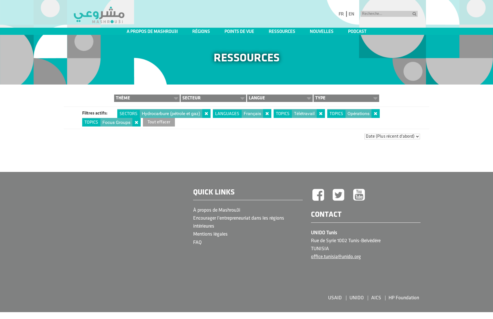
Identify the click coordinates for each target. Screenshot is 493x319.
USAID (335, 298)
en (351, 14)
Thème (123, 98)
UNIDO (356, 298)
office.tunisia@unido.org (336, 256)
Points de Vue (239, 31)
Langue (257, 98)
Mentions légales (210, 234)
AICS (376, 298)
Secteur (191, 98)
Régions (201, 31)
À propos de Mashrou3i (216, 210)
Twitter (339, 195)
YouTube (359, 195)
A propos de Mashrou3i (152, 31)
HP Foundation (404, 298)
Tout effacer (159, 122)
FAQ (197, 242)
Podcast (357, 31)
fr (341, 14)
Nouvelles (322, 31)
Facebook (318, 195)
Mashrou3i (99, 15)
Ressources (282, 31)
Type (320, 98)
